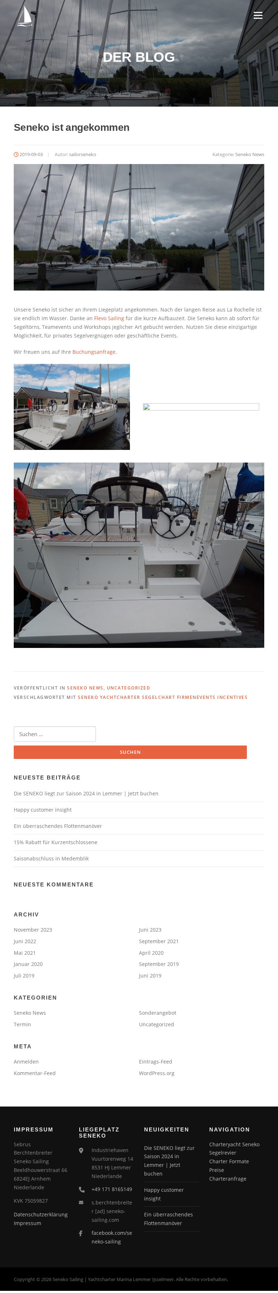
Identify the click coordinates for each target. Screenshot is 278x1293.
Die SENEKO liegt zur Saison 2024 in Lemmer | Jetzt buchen (86, 793)
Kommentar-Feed (35, 1073)
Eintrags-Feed (155, 1061)
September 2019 (159, 964)
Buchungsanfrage (93, 351)
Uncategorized (129, 688)
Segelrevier (222, 1152)
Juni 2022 (25, 941)
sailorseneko (82, 154)
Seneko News (249, 154)
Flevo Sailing (109, 318)
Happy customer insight (43, 809)
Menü (258, 15)
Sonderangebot (157, 1012)
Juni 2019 (150, 975)
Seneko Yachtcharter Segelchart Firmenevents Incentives (163, 697)
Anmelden (26, 1061)
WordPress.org (156, 1073)
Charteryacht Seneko (234, 1144)
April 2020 (151, 952)
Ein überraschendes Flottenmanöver (58, 825)
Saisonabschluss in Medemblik (51, 858)
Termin (22, 1024)
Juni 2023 (150, 929)
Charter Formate (229, 1161)
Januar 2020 (28, 964)
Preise (216, 1170)
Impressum (27, 1223)
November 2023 (33, 929)
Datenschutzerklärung (41, 1214)
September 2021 (159, 941)
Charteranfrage (228, 1178)
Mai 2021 (25, 952)
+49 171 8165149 (112, 1189)
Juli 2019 (24, 975)
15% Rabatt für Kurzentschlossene (55, 842)
